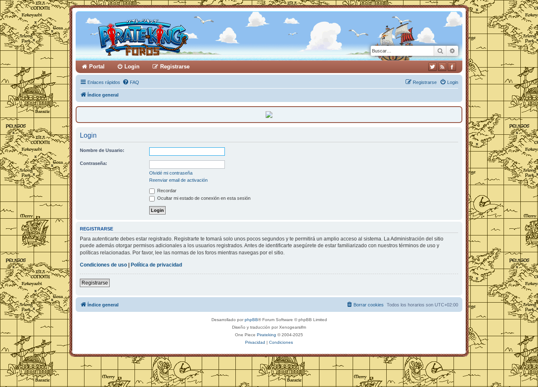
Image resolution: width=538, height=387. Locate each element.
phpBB (251, 319)
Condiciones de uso (103, 265)
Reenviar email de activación (178, 180)
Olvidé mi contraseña (171, 172)
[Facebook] (452, 67)
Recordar (166, 190)
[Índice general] (175, 35)
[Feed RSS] (442, 67)
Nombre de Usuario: (102, 150)
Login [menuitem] (132, 66)
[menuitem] (130, 82)
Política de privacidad (156, 265)
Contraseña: (93, 163)
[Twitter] (432, 67)
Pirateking (266, 334)
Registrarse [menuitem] (175, 66)
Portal (97, 66)
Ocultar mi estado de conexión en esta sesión (203, 198)
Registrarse (95, 283)
